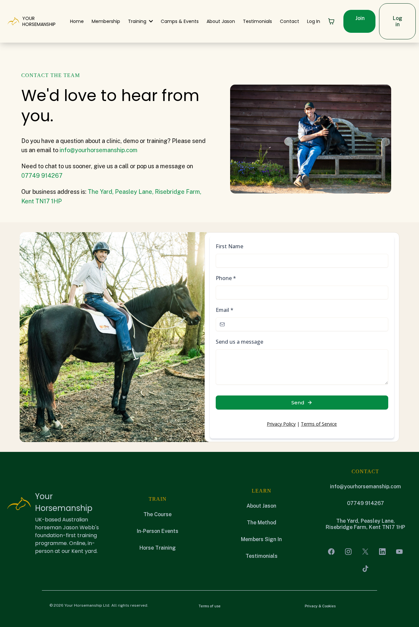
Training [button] (138, 21)
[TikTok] (365, 568)
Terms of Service (319, 424)
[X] (365, 551)
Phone (226, 278)
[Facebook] (331, 551)
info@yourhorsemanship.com (98, 150)
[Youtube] (399, 551)
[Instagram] (348, 551)
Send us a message (239, 341)
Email (224, 310)
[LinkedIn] (382, 551)
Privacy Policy (281, 424)
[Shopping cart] (331, 21)
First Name (229, 246)
